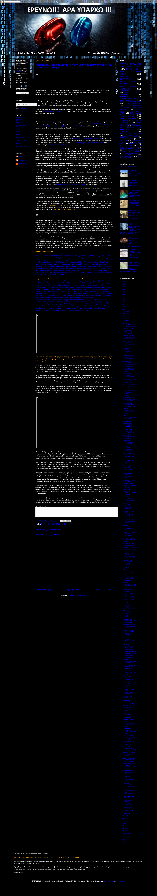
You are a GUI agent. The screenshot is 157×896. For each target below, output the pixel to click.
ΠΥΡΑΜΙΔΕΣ (123, 151)
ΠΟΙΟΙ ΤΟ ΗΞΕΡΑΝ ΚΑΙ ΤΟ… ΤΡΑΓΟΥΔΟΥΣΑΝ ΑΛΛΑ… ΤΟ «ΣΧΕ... (129, 556)
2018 (123, 301)
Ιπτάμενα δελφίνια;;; (128, 421)
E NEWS (18, 134)
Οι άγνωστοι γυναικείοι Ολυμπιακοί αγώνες (129, 652)
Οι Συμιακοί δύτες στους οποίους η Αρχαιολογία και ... (129, 678)
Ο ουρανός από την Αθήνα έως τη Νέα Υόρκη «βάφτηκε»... (129, 737)
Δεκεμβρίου (126, 311)
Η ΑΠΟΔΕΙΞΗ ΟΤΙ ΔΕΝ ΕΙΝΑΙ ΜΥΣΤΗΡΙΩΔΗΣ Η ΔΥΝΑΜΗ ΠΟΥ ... (129, 331)
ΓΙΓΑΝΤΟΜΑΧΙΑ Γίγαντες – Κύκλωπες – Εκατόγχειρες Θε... (129, 802)
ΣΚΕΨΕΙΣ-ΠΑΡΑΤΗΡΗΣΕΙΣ (130, 121)
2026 (123, 281)
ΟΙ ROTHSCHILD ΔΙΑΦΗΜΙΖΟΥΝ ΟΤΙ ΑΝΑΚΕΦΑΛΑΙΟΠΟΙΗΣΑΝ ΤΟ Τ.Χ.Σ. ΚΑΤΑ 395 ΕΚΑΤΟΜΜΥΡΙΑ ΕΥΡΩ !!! (130, 254)
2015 (123, 309)
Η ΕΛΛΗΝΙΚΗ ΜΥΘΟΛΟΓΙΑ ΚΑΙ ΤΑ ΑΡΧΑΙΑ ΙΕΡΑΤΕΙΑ (130, 107)
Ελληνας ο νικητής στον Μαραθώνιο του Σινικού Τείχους (129, 404)
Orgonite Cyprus (21, 140)
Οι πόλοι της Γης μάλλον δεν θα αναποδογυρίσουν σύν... (129, 369)
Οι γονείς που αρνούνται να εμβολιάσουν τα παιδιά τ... (128, 779)
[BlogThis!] (63, 521)
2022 (123, 291)
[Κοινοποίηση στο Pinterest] (69, 521)
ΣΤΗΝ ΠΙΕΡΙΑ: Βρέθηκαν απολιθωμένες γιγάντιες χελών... (128, 448)
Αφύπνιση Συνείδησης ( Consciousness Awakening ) (20, 120)
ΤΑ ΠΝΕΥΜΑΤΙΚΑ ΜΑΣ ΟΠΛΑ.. (130, 146)
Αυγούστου (126, 818)
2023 (123, 289)
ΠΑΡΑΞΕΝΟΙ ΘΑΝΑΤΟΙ (130, 150)
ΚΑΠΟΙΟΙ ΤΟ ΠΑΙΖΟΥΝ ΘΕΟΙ (130, 102)
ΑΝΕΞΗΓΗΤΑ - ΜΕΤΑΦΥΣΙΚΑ (130, 133)
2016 (123, 306)
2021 (123, 294)
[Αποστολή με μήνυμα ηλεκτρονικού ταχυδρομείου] (61, 521)
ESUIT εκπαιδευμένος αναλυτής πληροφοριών (88, 143)
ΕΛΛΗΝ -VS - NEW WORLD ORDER (53, 524)
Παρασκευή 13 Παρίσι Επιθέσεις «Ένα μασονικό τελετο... (129, 381)
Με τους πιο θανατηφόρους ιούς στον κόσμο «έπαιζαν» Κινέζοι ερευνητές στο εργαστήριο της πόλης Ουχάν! (130, 215)
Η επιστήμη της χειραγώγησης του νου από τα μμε (129, 620)
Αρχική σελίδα (73, 590)
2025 (123, 284)
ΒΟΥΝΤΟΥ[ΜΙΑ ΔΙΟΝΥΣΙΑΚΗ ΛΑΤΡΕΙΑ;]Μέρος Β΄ (129, 431)
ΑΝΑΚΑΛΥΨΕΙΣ (125, 96)
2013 (123, 841)
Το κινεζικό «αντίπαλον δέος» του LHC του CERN (129, 351)
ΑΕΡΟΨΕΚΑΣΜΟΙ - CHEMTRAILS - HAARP (130, 136)
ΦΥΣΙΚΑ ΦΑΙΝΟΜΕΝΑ (128, 118)
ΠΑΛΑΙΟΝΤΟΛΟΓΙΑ (134, 104)
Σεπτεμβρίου (127, 816)
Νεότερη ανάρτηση (43, 590)
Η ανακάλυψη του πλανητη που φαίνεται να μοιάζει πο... (129, 499)
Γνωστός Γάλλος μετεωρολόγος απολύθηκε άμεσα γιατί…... (129, 786)
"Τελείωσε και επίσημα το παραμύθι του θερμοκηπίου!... (129, 667)
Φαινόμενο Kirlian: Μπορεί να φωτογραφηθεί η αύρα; (128, 708)
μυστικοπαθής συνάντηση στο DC (56, 111)
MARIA (20, 156)
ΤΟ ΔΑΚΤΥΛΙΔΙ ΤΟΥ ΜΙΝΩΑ (129, 167)
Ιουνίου (125, 823)
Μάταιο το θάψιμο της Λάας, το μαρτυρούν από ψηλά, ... (129, 684)
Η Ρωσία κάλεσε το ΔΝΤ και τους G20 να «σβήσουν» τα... (129, 455)
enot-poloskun (109, 881)
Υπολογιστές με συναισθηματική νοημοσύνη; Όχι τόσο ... (128, 344)
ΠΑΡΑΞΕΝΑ (124, 131)
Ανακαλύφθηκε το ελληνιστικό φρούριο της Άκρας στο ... (129, 731)
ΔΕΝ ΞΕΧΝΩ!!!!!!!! (126, 145)
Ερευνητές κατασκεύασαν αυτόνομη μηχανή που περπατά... (129, 647)
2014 (123, 839)
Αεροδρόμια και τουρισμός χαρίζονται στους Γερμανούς (128, 475)
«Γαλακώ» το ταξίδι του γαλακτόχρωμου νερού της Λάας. (128, 691)
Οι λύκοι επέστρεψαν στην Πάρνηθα (129, 656)
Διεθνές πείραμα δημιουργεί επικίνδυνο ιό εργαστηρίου (127, 506)
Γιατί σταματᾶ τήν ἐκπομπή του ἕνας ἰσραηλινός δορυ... (129, 357)
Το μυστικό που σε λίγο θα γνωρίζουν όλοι (129, 539)
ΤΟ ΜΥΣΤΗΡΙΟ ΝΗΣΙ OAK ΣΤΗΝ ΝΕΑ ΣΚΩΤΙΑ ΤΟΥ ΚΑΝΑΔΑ (129, 633)
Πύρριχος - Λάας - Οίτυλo (128, 696)
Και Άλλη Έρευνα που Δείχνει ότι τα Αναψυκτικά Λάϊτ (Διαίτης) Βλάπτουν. (134, 183)
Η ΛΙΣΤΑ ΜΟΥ (20, 137)
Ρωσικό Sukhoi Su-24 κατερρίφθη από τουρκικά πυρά (129, 386)
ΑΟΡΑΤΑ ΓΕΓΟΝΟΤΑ (22, 146)
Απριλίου (126, 828)
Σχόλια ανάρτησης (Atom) (78, 595)
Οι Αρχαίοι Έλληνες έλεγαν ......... (132, 153)
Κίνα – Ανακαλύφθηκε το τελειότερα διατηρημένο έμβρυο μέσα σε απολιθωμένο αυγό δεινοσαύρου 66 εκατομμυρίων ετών (130, 242)
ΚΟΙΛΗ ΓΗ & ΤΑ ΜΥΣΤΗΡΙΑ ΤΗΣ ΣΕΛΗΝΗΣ (130, 124)
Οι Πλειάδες (126, 567)
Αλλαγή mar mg (22, 160)
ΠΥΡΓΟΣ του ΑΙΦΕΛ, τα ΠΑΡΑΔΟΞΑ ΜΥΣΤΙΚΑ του (129, 534)
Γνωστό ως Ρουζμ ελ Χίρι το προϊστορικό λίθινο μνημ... (129, 578)
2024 (123, 286)
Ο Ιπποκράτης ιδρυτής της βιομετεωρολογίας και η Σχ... (129, 572)
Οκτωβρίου (126, 813)
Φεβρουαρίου (127, 833)
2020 (123, 296)
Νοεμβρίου (126, 314)
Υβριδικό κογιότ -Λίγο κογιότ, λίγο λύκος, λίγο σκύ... (129, 754)
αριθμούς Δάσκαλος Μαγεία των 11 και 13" (71, 184)
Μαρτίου (125, 831)
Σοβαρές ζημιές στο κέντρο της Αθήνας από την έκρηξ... (129, 399)
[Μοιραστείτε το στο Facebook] (67, 521)
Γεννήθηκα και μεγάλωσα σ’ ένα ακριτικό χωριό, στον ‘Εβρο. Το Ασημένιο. (134, 173)
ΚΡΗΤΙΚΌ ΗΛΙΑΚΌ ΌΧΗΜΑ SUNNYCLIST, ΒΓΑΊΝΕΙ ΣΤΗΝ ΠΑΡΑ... (128, 514)
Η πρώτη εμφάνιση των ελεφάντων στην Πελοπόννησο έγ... (129, 461)
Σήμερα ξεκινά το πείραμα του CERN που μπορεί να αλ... (129, 672)
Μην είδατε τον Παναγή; (127, 590)
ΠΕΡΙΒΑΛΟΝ (124, 120)
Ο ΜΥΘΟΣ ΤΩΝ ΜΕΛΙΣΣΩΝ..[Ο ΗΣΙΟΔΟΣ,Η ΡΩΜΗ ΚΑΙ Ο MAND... (129, 492)
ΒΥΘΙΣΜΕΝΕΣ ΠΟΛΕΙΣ (127, 156)
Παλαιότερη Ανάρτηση (104, 590)
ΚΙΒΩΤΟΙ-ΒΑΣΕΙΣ (136, 151)
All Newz (18, 143)
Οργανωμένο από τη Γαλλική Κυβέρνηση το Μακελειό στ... (129, 521)
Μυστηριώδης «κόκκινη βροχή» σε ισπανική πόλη (129, 436)
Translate (23, 108)
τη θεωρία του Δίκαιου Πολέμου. (58, 145)
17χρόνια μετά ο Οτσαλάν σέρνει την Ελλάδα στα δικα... (129, 661)
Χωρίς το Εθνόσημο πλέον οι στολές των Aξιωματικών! (129, 606)
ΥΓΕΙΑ (139, 156)
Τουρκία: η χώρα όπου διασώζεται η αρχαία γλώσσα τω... (129, 468)
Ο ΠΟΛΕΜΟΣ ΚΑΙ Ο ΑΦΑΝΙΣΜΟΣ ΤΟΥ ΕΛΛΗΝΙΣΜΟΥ (130, 128)
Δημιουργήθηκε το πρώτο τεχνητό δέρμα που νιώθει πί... (129, 766)
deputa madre (22, 163)
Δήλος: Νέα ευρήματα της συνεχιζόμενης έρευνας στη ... (129, 626)
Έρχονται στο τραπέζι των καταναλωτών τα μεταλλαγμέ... (129, 337)
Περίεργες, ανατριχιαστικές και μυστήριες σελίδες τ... (129, 640)
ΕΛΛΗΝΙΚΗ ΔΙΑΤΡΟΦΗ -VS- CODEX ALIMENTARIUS (130, 99)
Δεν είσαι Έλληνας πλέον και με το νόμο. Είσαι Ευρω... (129, 362)
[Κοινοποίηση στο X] (65, 521)
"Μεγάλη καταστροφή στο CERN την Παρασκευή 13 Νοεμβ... (129, 393)
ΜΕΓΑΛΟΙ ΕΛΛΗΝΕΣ (127, 139)
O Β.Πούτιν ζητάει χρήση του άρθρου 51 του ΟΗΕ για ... (129, 417)
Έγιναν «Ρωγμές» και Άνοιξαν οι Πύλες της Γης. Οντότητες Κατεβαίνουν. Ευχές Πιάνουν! (135, 194)
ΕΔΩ (49, 506)
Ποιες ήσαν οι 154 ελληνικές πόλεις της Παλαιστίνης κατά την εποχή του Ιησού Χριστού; (134, 204)
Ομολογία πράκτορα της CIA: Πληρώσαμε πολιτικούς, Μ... (129, 318)
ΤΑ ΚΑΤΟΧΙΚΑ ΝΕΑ (127, 116)
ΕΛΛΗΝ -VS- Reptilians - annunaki (130, 148)
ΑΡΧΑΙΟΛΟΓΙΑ (133, 144)
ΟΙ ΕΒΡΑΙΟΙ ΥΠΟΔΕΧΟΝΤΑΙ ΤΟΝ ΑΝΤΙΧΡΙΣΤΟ (129, 324)
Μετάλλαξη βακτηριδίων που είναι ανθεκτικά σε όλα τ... (129, 411)
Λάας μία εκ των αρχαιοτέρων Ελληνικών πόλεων (129, 701)
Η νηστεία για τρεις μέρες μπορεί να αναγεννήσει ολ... (128, 808)
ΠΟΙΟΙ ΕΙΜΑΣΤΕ (126, 157)
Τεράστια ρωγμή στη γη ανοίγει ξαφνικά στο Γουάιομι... (129, 743)
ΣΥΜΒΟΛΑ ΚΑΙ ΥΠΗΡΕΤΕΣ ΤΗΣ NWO (130, 114)
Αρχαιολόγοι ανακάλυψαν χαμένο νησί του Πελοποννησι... (128, 528)
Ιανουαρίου (126, 836)
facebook (18, 72)
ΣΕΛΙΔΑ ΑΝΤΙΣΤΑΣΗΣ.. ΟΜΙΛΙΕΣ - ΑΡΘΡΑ (130, 111)
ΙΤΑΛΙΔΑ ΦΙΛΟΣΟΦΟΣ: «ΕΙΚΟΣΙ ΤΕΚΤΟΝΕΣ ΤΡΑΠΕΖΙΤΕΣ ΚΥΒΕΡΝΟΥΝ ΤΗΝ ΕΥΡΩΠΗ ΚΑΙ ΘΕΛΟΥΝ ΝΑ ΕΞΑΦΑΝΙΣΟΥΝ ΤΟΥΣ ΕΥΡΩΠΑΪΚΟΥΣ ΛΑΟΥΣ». (130, 229)
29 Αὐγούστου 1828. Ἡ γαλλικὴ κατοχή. (129, 544)
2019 (123, 299)
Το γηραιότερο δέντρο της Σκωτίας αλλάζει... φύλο (129, 481)
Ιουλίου (125, 821)
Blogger (122, 881)
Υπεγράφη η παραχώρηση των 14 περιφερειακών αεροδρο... (129, 715)
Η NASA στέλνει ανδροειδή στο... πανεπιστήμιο (128, 442)
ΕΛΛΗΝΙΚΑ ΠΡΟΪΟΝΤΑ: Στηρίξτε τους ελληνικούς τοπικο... (127, 613)
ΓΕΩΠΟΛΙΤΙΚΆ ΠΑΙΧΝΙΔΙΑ (130, 91)
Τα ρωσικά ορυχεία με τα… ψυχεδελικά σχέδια (129, 601)
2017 (123, 304)
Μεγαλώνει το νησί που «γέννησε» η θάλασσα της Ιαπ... (129, 375)
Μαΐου (125, 826)
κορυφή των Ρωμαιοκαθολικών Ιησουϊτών (87, 138)
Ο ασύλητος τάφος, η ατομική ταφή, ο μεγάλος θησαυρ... (129, 759)
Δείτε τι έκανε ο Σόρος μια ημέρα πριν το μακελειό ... (129, 549)
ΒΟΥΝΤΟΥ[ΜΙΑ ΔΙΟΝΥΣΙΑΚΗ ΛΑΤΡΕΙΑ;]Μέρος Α (129, 425)
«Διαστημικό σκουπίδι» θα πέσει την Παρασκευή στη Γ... (129, 585)
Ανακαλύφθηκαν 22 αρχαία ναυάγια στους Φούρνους (128, 772)
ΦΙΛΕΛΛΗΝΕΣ (130, 155)
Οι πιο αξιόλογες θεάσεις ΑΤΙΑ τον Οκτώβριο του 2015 (129, 748)
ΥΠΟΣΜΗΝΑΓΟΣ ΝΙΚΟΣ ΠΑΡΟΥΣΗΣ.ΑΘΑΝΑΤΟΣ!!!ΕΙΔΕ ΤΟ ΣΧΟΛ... (129, 723)
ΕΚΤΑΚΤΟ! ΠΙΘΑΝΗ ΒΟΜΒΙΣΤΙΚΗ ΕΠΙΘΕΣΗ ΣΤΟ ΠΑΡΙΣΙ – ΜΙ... (128, 563)
